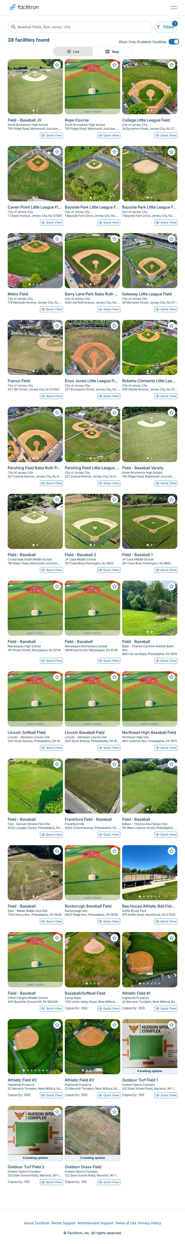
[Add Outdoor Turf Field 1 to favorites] (171, 1025)
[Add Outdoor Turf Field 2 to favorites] (57, 1112)
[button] (80, 27)
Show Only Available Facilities (142, 42)
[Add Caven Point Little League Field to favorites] (57, 152)
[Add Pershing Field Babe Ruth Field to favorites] (57, 412)
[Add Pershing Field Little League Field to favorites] (114, 412)
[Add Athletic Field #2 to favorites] (57, 1025)
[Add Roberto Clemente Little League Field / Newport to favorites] (171, 326)
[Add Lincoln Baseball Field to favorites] (114, 677)
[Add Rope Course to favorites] (114, 65)
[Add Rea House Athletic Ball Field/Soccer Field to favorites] (171, 851)
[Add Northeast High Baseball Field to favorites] (171, 677)
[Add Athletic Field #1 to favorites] (171, 938)
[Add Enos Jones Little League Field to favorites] (114, 326)
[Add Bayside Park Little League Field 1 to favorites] (114, 152)
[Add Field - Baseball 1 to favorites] (171, 499)
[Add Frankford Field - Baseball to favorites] (114, 764)
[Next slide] (55, 87)
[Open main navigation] (174, 7)
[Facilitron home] (24, 10)
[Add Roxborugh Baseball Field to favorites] (114, 851)
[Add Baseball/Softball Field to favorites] (114, 938)
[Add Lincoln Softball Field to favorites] (57, 677)
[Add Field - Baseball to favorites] (57, 499)
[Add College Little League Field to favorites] (171, 65)
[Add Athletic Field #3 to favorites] (114, 1025)
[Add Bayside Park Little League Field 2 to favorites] (171, 152)
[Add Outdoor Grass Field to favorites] (114, 1112)
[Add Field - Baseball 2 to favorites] (114, 499)
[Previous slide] (15, 87)
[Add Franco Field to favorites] (57, 326)
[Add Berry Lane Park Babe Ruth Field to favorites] (114, 239)
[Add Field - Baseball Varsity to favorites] (171, 412)
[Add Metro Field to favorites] (57, 239)
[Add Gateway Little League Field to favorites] (171, 239)
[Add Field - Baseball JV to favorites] (57, 65)
